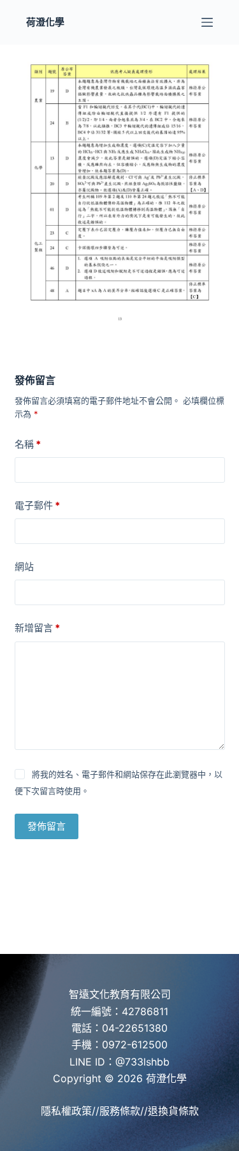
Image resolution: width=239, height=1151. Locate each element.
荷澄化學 (45, 22)
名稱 (28, 444)
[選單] (207, 22)
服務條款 (119, 1110)
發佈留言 (46, 826)
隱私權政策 (66, 1110)
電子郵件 (37, 505)
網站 (24, 567)
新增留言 (37, 628)
